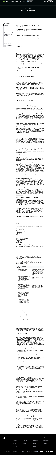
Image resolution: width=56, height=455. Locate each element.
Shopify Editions (15, 440)
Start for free (50, 1)
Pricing (20, 1)
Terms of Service (15, 451)
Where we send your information (8, 32)
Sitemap (28, 451)
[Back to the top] (4, 438)
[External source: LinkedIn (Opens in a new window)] (50, 451)
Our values (5, 27)
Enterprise (24, 1)
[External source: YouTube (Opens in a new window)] (44, 451)
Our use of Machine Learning (8, 37)
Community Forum (45, 440)
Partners (24, 443)
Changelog (34, 446)
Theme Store (25, 440)
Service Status (45, 443)
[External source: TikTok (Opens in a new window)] (48, 451)
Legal (19, 451)
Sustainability (15, 446)
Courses (34, 443)
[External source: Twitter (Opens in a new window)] (42, 451)
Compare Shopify (35, 440)
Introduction (6, 25)
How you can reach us (7, 43)
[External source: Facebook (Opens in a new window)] (41, 451)
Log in (45, 1)
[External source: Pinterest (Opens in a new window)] (52, 451)
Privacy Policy (24, 451)
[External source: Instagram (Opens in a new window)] (46, 451)
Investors (14, 443)
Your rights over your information (8, 30)
